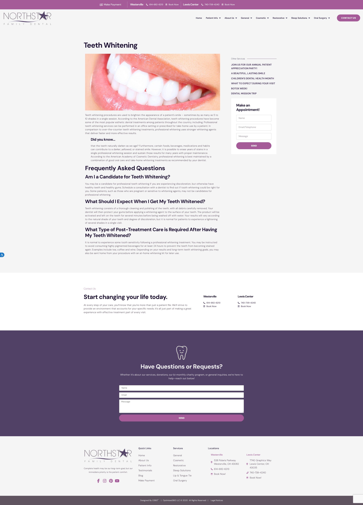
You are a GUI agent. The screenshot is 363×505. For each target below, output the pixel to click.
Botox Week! (239, 88)
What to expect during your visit (253, 83)
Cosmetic (261, 18)
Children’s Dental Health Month (252, 78)
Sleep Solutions (299, 18)
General (245, 18)
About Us (229, 18)
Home (199, 18)
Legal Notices (217, 500)
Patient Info (212, 18)
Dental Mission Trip (244, 93)
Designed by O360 (149, 500)
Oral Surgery (320, 18)
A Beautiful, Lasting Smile (248, 73)
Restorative (278, 18)
